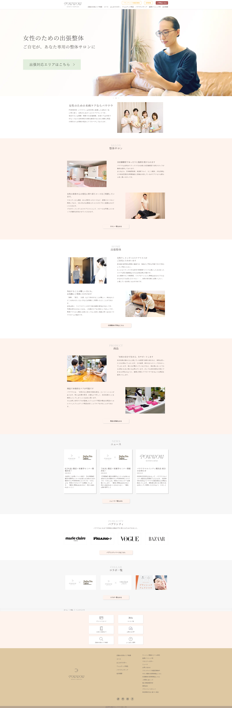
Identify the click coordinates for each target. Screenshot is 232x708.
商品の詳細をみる (116, 421)
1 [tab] (113, 98)
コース (106, 7)
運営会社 (145, 686)
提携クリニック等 (155, 7)
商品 (72, 610)
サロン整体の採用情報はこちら (151, 673)
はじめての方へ (115, 7)
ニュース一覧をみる (116, 501)
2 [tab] (116, 98)
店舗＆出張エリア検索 (95, 7)
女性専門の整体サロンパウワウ (113, 707)
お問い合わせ (146, 667)
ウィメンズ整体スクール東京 (151, 655)
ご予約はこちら (162, 3)
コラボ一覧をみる (116, 597)
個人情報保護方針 (147, 683)
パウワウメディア (141, 7)
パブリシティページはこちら (116, 552)
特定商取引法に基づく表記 (150, 692)
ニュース (145, 664)
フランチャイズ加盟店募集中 (151, 670)
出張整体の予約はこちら (116, 325)
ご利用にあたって (147, 680)
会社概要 (165, 7)
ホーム (66, 610)
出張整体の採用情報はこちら (151, 676)
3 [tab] (119, 98)
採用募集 (148, 3)
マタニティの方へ (147, 661)
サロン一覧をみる (116, 226)
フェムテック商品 (128, 7)
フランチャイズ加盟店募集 (131, 3)
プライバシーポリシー (149, 689)
